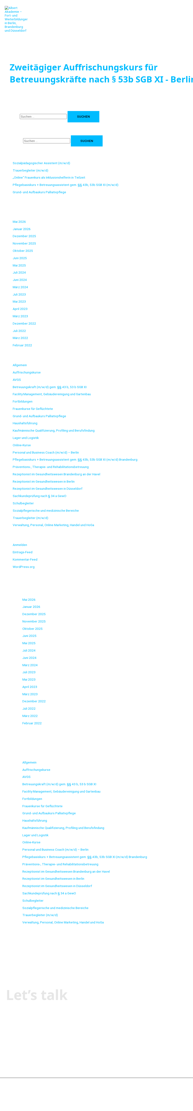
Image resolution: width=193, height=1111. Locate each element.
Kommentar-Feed (25, 559)
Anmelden (20, 545)
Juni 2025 (20, 258)
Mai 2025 (19, 265)
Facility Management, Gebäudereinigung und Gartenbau (52, 394)
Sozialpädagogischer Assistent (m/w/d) (41, 163)
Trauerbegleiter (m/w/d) (30, 170)
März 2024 (20, 287)
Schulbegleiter (23, 503)
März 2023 (20, 316)
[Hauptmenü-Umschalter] (19, 39)
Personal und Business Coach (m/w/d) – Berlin (46, 452)
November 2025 (24, 243)
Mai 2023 (19, 301)
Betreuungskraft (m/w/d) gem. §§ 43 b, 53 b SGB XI (50, 387)
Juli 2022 (19, 331)
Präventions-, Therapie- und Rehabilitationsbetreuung (51, 467)
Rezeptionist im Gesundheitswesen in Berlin (44, 481)
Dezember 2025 (24, 236)
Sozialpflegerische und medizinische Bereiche (46, 510)
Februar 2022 (22, 345)
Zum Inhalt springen (14, 2)
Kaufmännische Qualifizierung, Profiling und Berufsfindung (54, 430)
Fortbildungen (22, 401)
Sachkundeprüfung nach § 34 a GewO (39, 496)
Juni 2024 (20, 280)
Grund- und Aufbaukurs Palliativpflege (39, 192)
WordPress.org (24, 567)
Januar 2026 (22, 229)
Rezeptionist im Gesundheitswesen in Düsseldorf (47, 488)
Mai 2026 (19, 221)
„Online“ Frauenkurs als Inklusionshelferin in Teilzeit (49, 177)
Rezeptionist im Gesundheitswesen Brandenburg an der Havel (56, 474)
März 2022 (20, 338)
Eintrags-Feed (22, 552)
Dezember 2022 (24, 323)
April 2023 (20, 309)
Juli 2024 (19, 272)
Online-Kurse (22, 445)
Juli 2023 (19, 294)
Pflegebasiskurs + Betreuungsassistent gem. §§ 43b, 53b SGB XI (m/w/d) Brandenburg (75, 459)
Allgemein (20, 365)
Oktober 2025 (23, 251)
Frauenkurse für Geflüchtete (33, 409)
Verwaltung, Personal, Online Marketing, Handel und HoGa (53, 525)
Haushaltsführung (25, 423)
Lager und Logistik (26, 438)
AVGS (17, 380)
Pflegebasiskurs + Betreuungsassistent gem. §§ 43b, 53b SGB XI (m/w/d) (65, 185)
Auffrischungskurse (27, 372)
